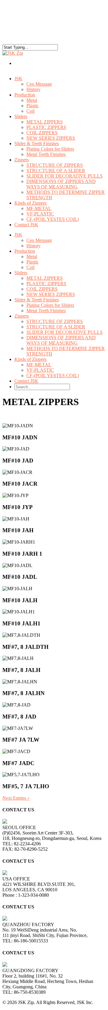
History (33, 245)
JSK (18, 78)
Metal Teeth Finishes (46, 154)
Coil (30, 111)
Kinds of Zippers (30, 359)
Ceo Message (39, 84)
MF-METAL (38, 208)
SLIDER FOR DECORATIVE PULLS (64, 176)
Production (24, 94)
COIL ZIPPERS (42, 132)
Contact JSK (26, 224)
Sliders (20, 116)
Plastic (32, 105)
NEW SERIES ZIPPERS (50, 294)
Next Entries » (16, 798)
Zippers (21, 316)
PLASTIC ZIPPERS (46, 127)
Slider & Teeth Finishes (36, 299)
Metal (31, 100)
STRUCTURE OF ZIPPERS (54, 165)
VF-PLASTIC (40, 213)
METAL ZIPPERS (44, 121)
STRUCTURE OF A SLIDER (55, 170)
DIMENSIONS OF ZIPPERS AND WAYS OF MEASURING (61, 184)
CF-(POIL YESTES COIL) (52, 219)
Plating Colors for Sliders (50, 148)
